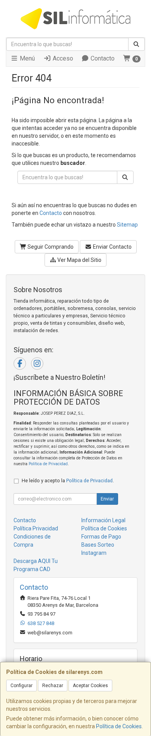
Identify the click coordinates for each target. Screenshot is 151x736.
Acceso (62, 58)
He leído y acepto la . (68, 480)
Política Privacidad (36, 528)
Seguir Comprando (50, 247)
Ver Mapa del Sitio (78, 260)
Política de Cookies (119, 726)
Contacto (102, 58)
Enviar (107, 499)
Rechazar (52, 685)
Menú (26, 58)
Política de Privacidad (48, 464)
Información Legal (103, 520)
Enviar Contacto (112, 247)
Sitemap (127, 225)
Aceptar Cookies (90, 685)
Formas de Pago (101, 536)
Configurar (21, 685)
